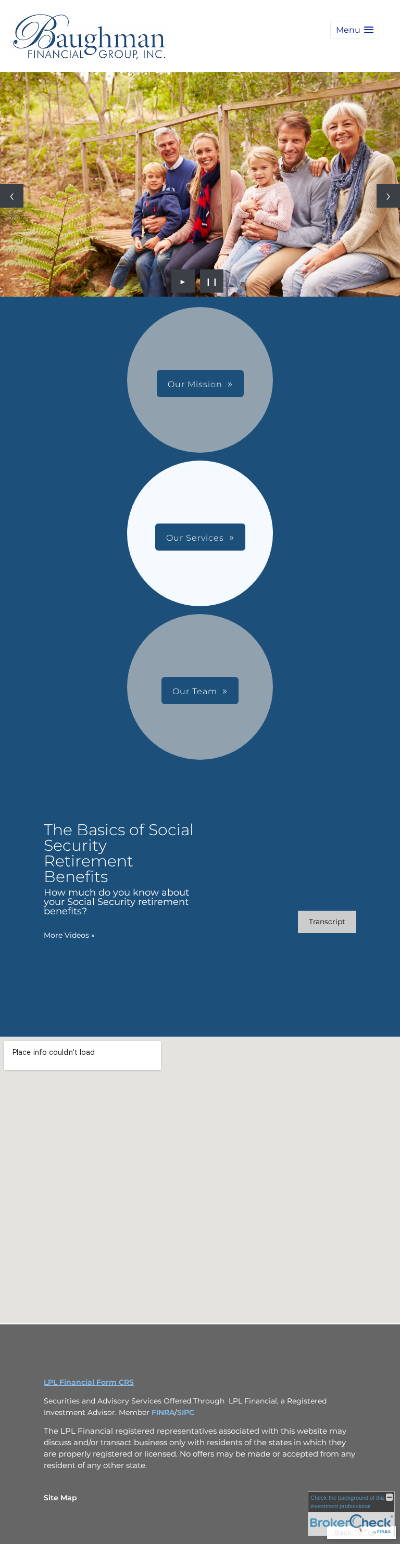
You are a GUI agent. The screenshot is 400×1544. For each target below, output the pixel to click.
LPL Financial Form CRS (89, 1382)
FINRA (163, 1412)
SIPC (185, 1412)
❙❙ (212, 281)
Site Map (60, 1497)
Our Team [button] (194, 691)
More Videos (69, 935)
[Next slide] (388, 196)
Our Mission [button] (195, 384)
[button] (354, 30)
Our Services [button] (195, 538)
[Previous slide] (11, 196)
